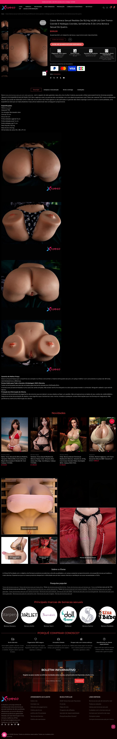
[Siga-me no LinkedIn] (12, 724)
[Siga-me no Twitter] (5, 724)
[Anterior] (12, 48)
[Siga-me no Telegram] (18, 724)
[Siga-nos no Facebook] (2, 724)
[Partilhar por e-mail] (64, 78)
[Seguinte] (44, 48)
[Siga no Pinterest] (15, 724)
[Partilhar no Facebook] (51, 78)
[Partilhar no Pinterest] (57, 78)
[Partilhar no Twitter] (54, 78)
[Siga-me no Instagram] (8, 724)
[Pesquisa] (104, 8)
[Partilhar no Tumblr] (60, 78)
